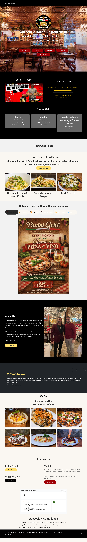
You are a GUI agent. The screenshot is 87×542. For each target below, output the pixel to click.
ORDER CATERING (70, 3)
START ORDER (48, 28)
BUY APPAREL (61, 3)
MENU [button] (34, 3)
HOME (30, 3)
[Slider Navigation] (74, 370)
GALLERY (46, 3)
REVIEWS (41, 3)
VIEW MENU (38, 28)
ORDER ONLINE (78, 3)
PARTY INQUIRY (53, 3)
